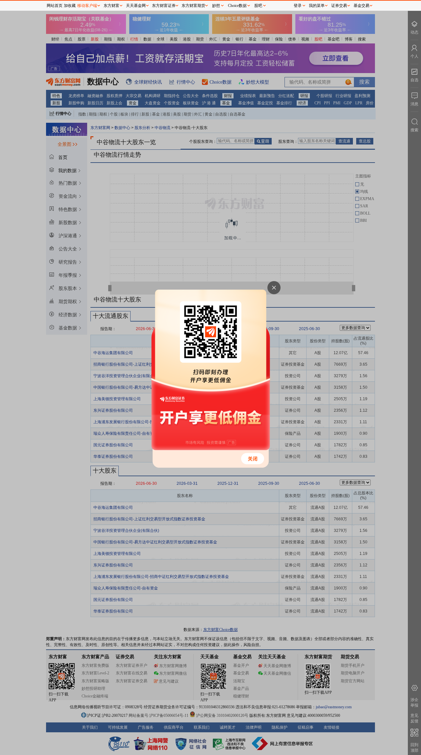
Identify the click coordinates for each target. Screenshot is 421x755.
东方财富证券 (164, 5)
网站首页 (54, 5)
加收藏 (70, 5)
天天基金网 (136, 5)
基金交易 (361, 5)
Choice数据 (237, 5)
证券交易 (339, 5)
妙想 (216, 5)
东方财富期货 (193, 5)
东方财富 (111, 5)
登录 (298, 5)
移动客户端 (87, 5)
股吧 (258, 5)
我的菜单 (317, 5)
